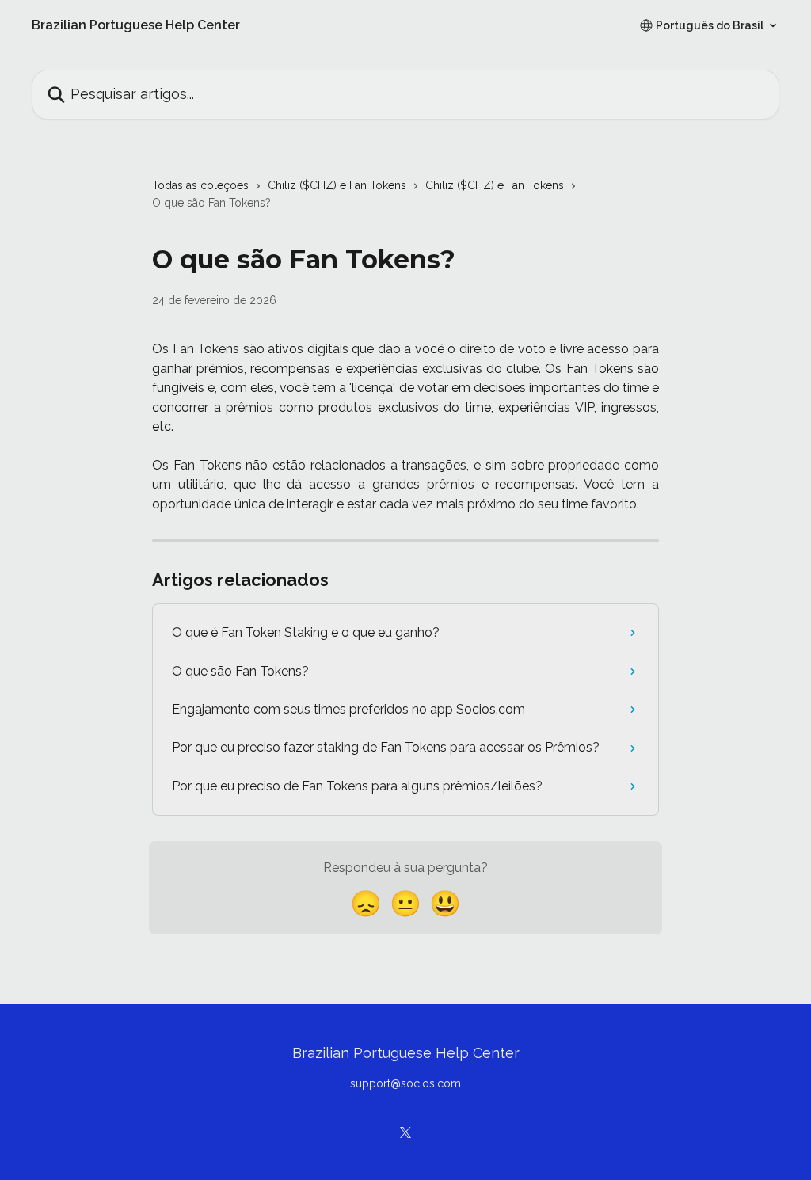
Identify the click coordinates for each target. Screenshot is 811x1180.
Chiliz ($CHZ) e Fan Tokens (337, 185)
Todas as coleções (200, 185)
